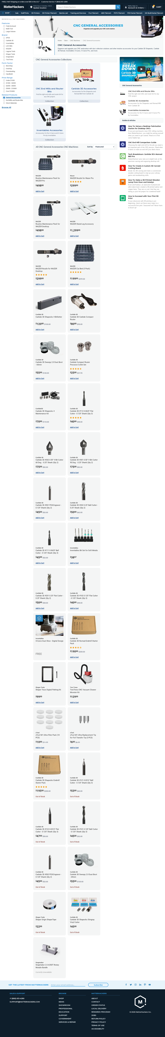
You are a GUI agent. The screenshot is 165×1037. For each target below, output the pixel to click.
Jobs (93, 1015)
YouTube (150, 984)
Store (66, 40)
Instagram (135, 984)
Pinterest (145, 984)
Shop (61, 998)
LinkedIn (140, 984)
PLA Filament (93, 13)
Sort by (90, 147)
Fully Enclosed (11, 26)
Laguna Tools (10, 51)
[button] (41, 7)
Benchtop (9, 66)
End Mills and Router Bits (14, 100)
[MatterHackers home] (14, 7)
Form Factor (7, 63)
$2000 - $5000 (11, 86)
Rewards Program (100, 1012)
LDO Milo (9, 46)
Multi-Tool (9, 29)
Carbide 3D (10, 40)
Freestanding (10, 71)
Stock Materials (11, 103)
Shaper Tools (10, 54)
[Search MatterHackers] (117, 7)
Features (6, 23)
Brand (4, 35)
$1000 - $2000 (11, 83)
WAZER (8, 49)
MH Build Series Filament (154, 13)
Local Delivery (98, 1008)
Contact (95, 1002)
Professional (65, 1008)
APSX (8, 38)
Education (64, 1012)
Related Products (9, 95)
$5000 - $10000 (11, 88)
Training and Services (78, 13)
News (61, 1002)
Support (63, 1015)
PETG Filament (119, 13)
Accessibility (97, 1029)
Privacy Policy (98, 1022)
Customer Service (47, 2)
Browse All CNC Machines (13, 19)
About (94, 998)
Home (60, 40)
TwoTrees (9, 59)
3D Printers (35, 13)
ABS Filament (106, 13)
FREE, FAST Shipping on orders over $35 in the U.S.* (20, 2)
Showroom (64, 1005)
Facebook (126, 984)
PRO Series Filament (134, 13)
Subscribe (98, 985)
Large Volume (10, 31)
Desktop (9, 68)
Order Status (98, 1005)
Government (65, 1019)
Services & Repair (67, 1022)
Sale (16, 13)
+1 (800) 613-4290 (61, 2)
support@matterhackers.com (25, 1002)
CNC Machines (75, 40)
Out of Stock (40, 796)
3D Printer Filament (49, 13)
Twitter (131, 984)
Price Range (7, 78)
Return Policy (98, 1019)
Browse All (6, 107)
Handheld (9, 74)
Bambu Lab (63, 13)
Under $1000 (10, 80)
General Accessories (13, 97)
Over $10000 (10, 91)
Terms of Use (97, 1025)
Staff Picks (25, 13)
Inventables (10, 43)
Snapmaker (10, 57)
